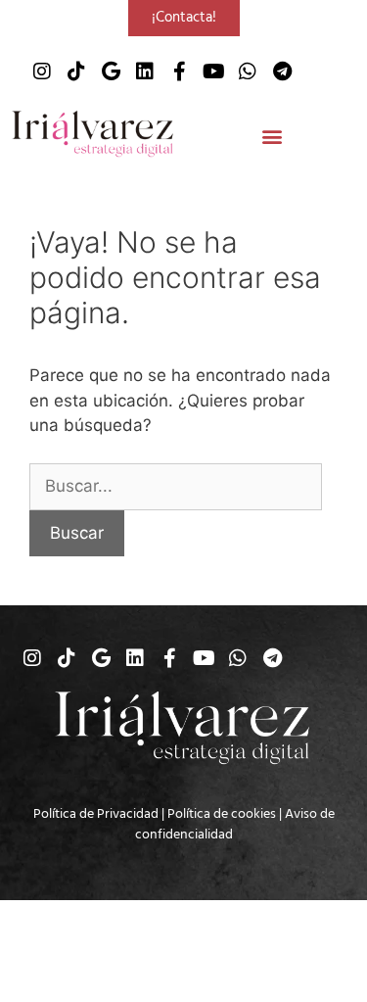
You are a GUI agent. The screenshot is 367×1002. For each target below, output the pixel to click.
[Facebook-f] (179, 71)
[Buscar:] (175, 486)
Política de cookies (221, 813)
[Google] (110, 71)
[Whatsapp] (247, 71)
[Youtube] (213, 71)
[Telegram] (282, 71)
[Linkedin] (145, 71)
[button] (271, 136)
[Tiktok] (76, 71)
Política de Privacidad (96, 813)
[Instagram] (42, 71)
